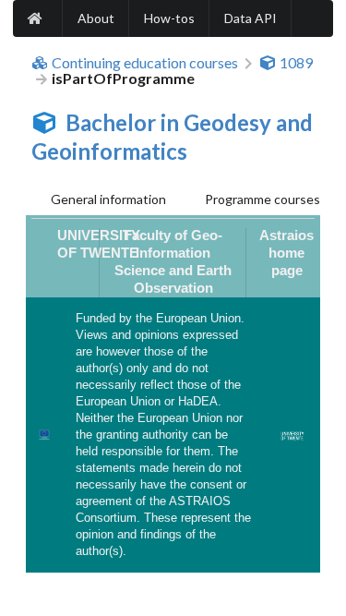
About (96, 18)
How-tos (169, 18)
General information (108, 199)
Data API (250, 18)
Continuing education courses (145, 62)
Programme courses (262, 199)
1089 (296, 62)
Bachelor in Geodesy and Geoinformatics (172, 136)
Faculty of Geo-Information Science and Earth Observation (173, 261)
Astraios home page (286, 253)
